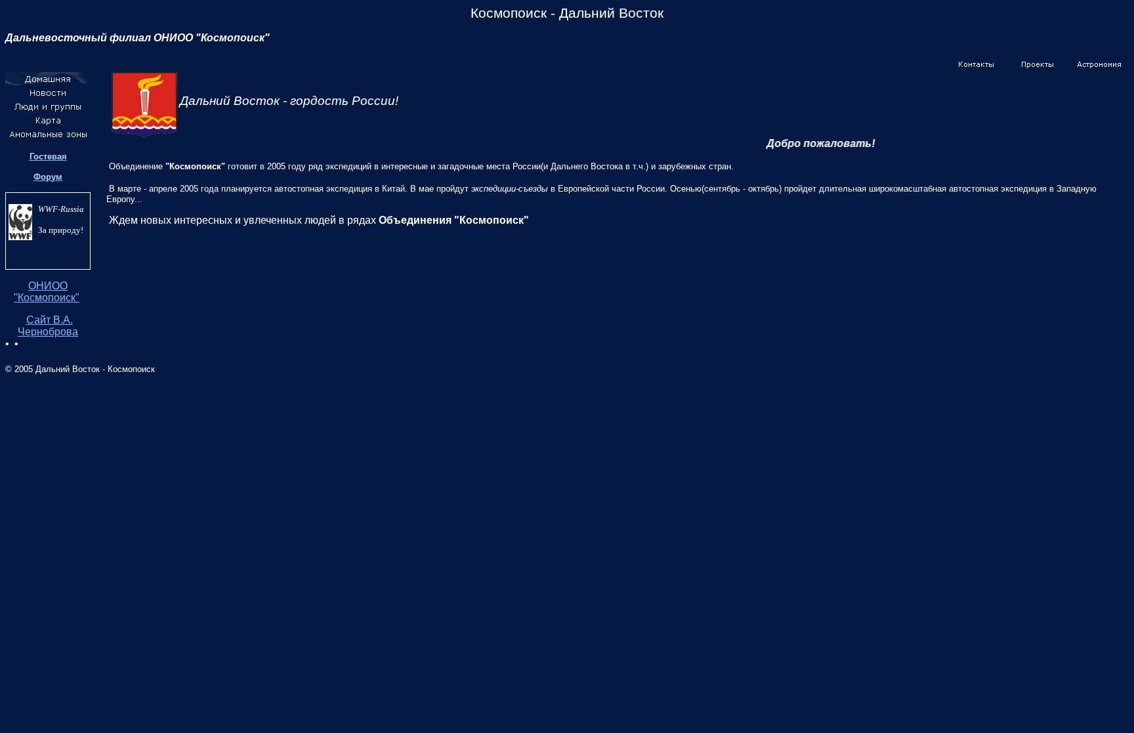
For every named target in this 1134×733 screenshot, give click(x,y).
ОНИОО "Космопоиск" (46, 291)
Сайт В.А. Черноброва (48, 325)
